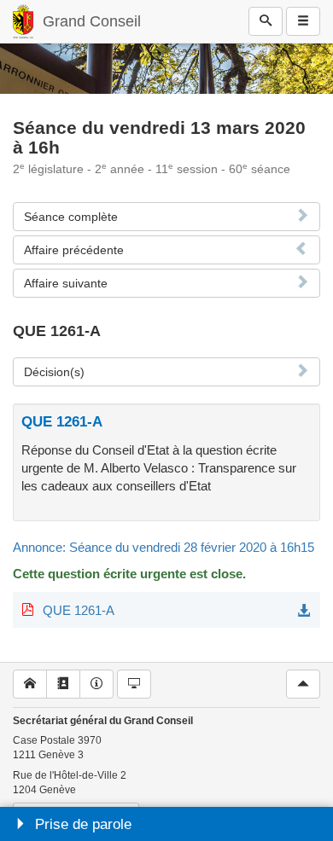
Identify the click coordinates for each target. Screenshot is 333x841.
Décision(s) (54, 372)
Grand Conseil (92, 21)
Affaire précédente (74, 250)
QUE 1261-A (78, 610)
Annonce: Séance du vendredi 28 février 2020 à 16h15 (163, 547)
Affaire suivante (66, 283)
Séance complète (71, 216)
